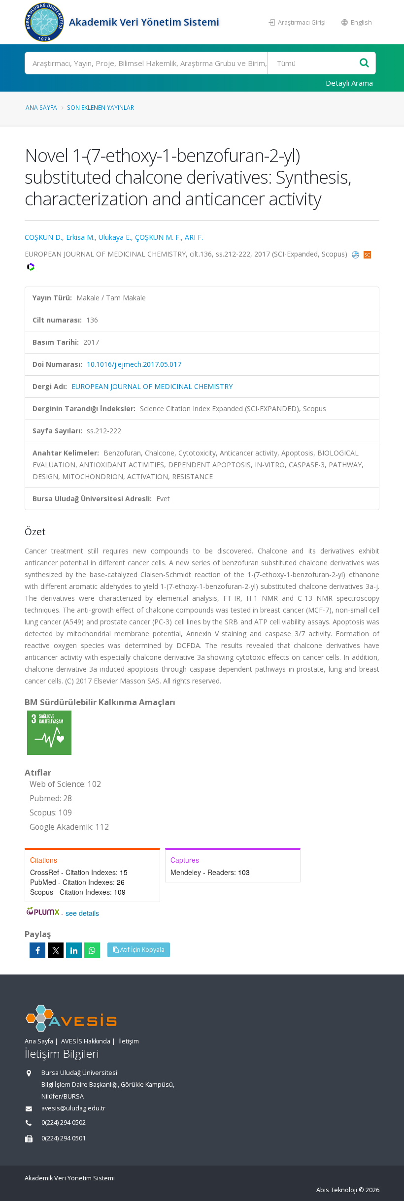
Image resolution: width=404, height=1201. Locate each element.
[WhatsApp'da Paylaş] (92, 950)
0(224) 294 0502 (63, 1122)
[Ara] (364, 63)
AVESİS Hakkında (85, 1041)
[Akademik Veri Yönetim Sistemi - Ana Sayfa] (46, 22)
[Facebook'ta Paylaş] (37, 950)
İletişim (128, 1041)
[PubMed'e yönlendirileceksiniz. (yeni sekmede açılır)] (356, 254)
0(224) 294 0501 (63, 1138)
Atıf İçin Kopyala (142, 949)
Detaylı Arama (349, 83)
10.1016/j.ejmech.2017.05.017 (134, 364)
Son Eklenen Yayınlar (100, 107)
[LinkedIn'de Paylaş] (74, 950)
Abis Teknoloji (336, 1190)
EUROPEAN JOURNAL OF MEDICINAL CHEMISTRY (152, 386)
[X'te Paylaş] (56, 950)
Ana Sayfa (41, 107)
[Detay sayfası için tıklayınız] (49, 732)
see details (82, 913)
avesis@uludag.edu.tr (73, 1108)
